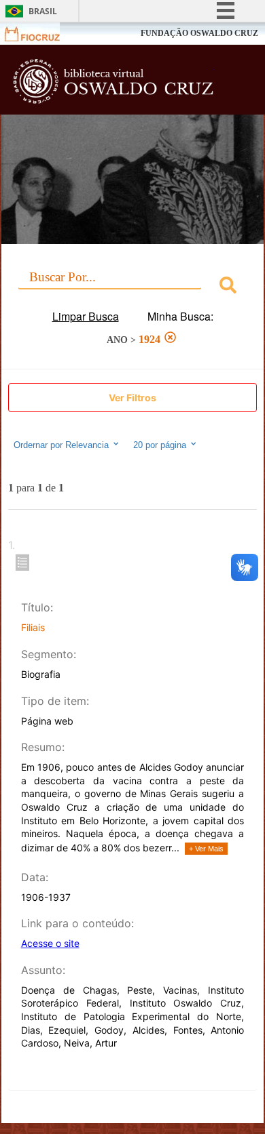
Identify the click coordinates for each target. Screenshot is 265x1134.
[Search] (228, 287)
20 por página (161, 445)
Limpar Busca (85, 316)
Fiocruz (40, 33)
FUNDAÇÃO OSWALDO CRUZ (199, 33)
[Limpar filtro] (170, 339)
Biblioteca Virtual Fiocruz (113, 83)
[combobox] (132, 287)
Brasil (43, 11)
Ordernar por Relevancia (61, 445)
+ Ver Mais (206, 849)
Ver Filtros (132, 397)
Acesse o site (50, 943)
